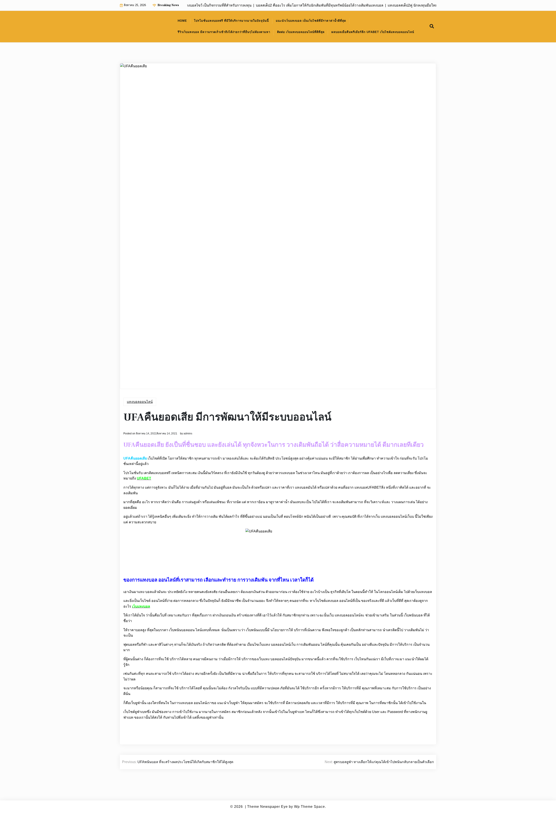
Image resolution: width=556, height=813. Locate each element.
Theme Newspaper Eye (267, 806)
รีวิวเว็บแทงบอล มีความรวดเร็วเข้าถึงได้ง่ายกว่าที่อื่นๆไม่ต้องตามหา (224, 32)
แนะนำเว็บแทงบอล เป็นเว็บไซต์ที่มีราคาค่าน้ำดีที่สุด (311, 20)
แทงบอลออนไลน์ (140, 402)
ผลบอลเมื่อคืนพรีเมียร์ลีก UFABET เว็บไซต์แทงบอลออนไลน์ (372, 32)
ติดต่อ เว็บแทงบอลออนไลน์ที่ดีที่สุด (300, 32)
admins (188, 433)
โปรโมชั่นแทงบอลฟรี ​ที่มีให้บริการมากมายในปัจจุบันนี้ (231, 20)
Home (182, 20)
